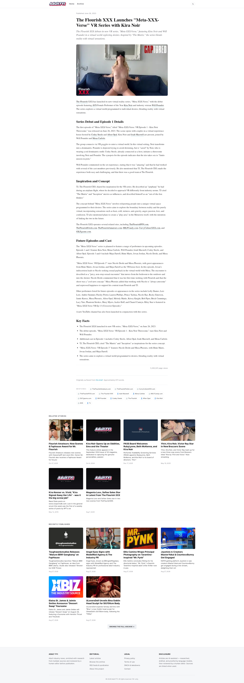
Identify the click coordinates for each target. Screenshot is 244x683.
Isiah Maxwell (137, 134)
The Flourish (82, 101)
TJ (90, 403)
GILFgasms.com (83, 231)
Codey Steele (97, 134)
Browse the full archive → (122, 627)
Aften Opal (112, 134)
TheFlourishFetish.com (86, 227)
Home (71, 4)
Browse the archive (97, 662)
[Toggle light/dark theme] (193, 4)
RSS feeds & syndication (99, 665)
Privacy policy (129, 658)
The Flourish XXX (107, 394)
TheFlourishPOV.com (138, 224)
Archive (80, 4)
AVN (94, 105)
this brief (99, 380)
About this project (97, 669)
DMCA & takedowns (132, 665)
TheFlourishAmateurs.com (110, 227)
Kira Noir (128, 105)
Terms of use (129, 662)
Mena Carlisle (99, 138)
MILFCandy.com (130, 227)
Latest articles (95, 658)
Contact (127, 669)
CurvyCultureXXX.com (149, 227)
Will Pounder (158, 105)
